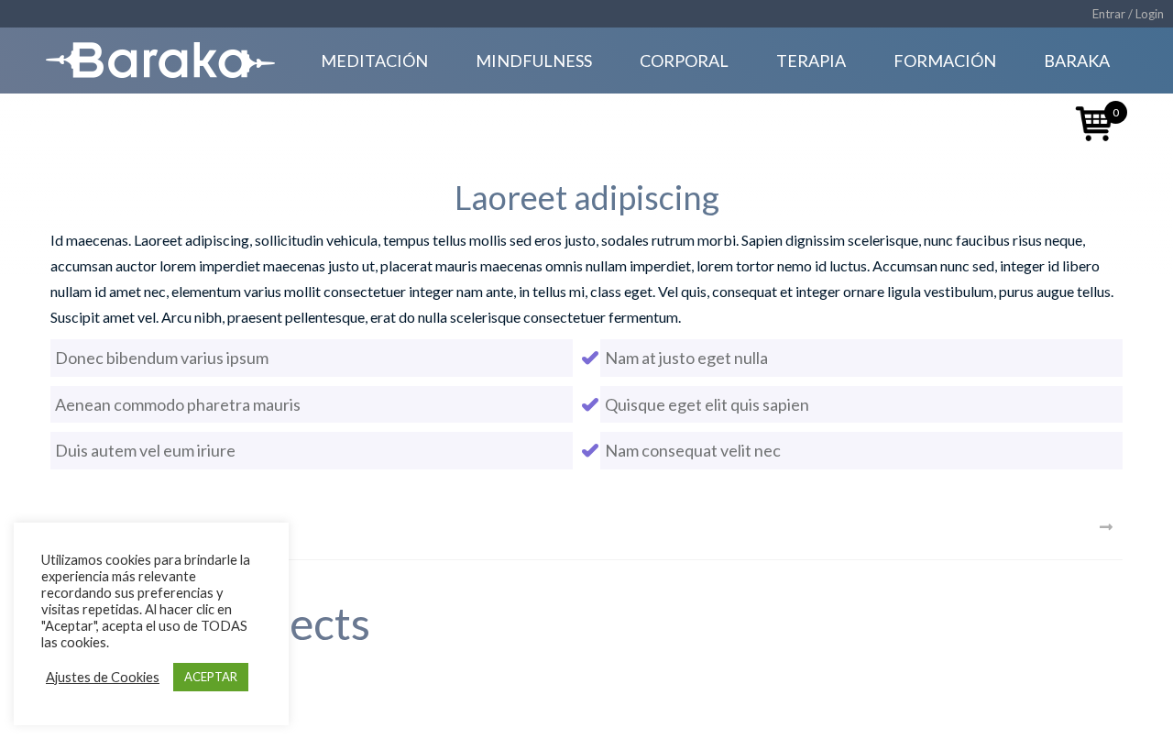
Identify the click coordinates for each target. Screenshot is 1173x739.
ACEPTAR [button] (210, 676)
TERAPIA (811, 60)
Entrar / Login (1128, 13)
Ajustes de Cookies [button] (102, 677)
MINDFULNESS (534, 60)
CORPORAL (684, 60)
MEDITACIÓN (374, 60)
